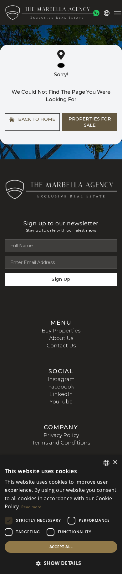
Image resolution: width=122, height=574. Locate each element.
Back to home (36, 119)
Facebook (61, 387)
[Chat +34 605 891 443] (96, 13)
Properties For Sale (90, 122)
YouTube (61, 402)
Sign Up (61, 279)
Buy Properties (61, 331)
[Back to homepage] (49, 12)
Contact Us (61, 346)
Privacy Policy (61, 435)
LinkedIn (61, 394)
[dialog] (61, 514)
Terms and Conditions (61, 443)
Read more (31, 507)
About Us (61, 338)
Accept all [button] (61, 546)
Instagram (61, 379)
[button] (61, 563)
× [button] (115, 462)
